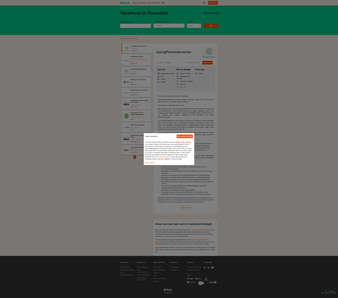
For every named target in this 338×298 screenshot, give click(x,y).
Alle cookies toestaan (184, 136)
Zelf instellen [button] (149, 162)
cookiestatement (164, 157)
